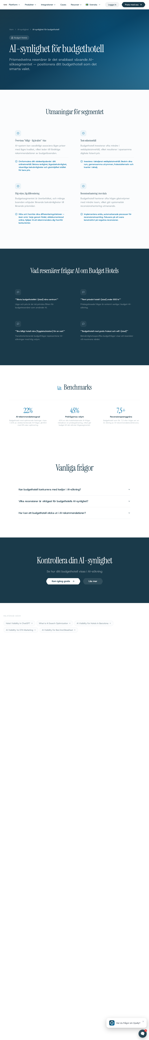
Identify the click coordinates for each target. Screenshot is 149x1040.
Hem (11, 29)
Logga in (112, 4)
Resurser (75, 4)
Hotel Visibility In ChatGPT (18, 623)
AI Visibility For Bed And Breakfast (57, 630)
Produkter (29, 4)
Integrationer (47, 4)
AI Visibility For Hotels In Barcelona (92, 623)
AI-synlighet (23, 29)
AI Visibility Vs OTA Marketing (19, 630)
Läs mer (93, 581)
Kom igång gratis (61, 581)
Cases (63, 4)
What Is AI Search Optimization (53, 623)
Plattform (13, 4)
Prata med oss (132, 4)
